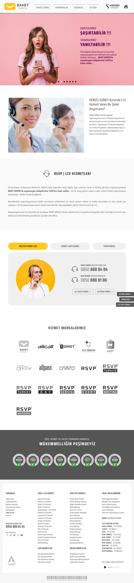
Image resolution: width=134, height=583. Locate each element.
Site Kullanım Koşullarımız (111, 507)
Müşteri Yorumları (12, 504)
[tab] (28, 246)
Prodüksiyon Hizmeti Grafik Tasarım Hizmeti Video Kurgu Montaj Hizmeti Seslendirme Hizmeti (79, 558)
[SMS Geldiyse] (67, 81)
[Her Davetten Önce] (58, 81)
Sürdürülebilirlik (11, 501)
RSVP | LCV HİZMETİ (46, 493)
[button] (42, 6)
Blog (7, 518)
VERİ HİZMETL (43, 548)
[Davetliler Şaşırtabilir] (61, 81)
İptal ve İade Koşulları (109, 504)
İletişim (8, 515)
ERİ (50, 548)
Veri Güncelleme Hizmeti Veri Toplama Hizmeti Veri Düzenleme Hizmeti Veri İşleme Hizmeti (46, 558)
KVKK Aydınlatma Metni (110, 498)
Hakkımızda (10, 498)
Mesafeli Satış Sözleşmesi (111, 501)
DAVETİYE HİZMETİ (77, 493)
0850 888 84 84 (15, 526)
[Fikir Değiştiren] (72, 81)
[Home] (126, 6)
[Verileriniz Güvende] (64, 81)
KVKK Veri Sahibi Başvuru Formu (113, 512)
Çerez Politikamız (108, 509)
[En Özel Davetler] (75, 81)
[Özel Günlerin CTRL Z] (70, 81)
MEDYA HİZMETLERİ (78, 548)
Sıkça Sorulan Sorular (13, 507)
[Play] (105, 567)
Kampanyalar (10, 509)
